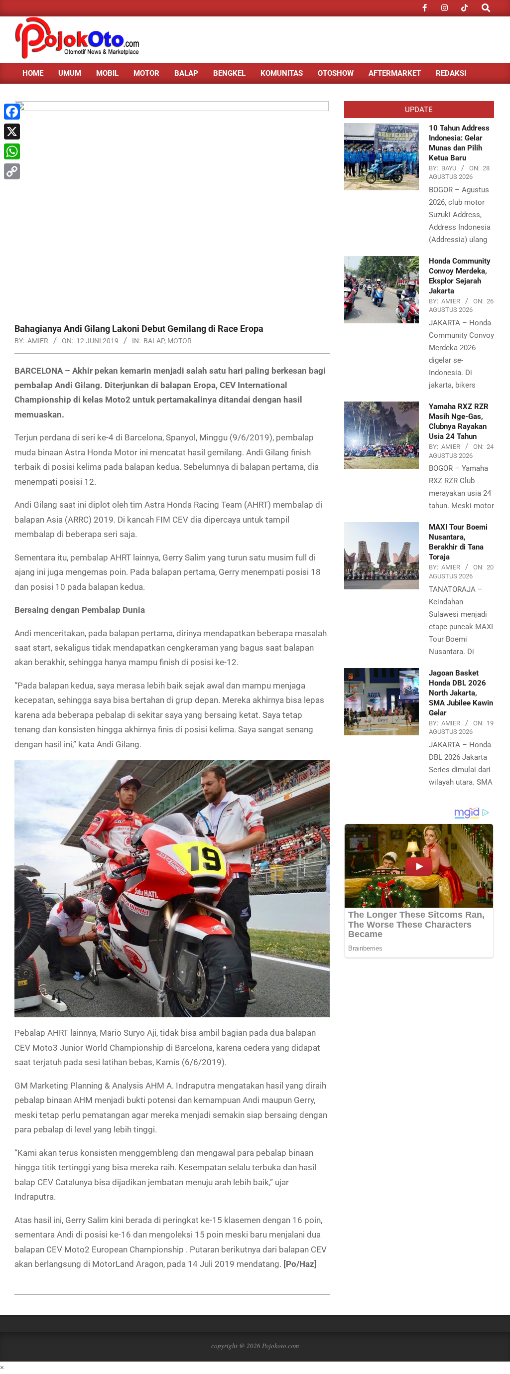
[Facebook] (12, 112)
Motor (179, 341)
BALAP (153, 341)
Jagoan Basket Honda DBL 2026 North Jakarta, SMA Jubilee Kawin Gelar (461, 693)
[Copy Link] (12, 171)
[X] (12, 131)
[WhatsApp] (12, 151)
